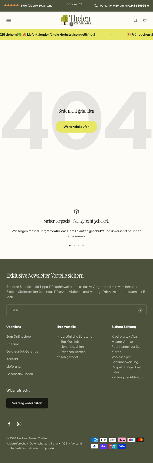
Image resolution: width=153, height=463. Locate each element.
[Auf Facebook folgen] (9, 424)
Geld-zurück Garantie (22, 351)
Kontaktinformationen (24, 448)
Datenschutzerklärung (44, 443)
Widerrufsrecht (16, 443)
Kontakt (12, 359)
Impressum (49, 448)
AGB (64, 443)
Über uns (13, 344)
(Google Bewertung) (37, 5)
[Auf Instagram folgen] (19, 424)
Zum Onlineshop (18, 336)
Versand (76, 443)
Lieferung (13, 366)
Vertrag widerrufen (27, 403)
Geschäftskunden (19, 374)
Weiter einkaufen (76, 127)
